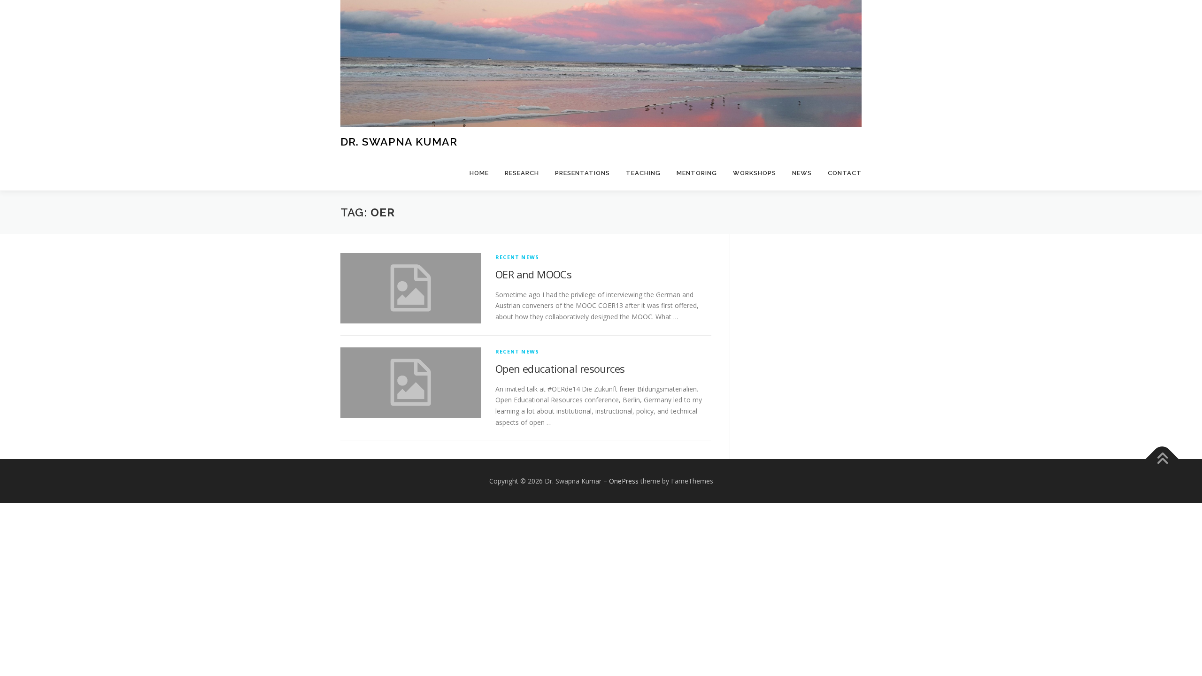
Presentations (582, 173)
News (802, 173)
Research (522, 173)
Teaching (643, 173)
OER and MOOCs (533, 274)
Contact (845, 173)
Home (479, 173)
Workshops (754, 173)
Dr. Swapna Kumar (398, 141)
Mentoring (697, 173)
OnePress (624, 480)
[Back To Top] (1162, 459)
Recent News (517, 257)
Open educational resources (559, 368)
